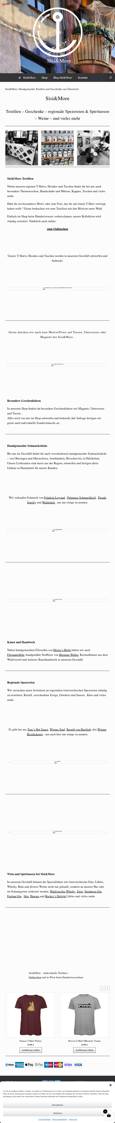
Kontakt (83, 77)
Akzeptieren (57, 1104)
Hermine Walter (68, 655)
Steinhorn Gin (93, 891)
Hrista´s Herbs (62, 650)
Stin (26, 896)
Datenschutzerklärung (60, 1119)
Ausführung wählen (31, 1050)
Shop (44, 77)
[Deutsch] (8, 3)
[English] (4, 3)
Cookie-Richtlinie (44, 1119)
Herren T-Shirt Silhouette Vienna (31, 1040)
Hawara (34, 896)
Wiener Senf (57, 729)
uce (46, 729)
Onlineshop (35, 977)
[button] (110, 1085)
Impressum (73, 1119)
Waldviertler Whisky (62, 891)
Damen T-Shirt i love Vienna (84, 1040)
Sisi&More (29, 77)
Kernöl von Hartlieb (78, 729)
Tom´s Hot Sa (35, 729)
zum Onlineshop (57, 229)
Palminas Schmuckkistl (81, 497)
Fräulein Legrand (54, 497)
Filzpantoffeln (15, 655)
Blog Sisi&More (62, 77)
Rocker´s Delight (55, 896)
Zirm (80, 891)
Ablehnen (57, 1112)
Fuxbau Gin (14, 896)
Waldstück (48, 502)
